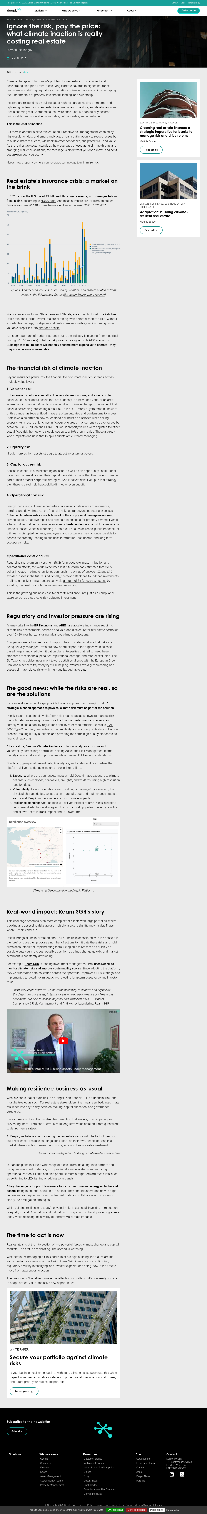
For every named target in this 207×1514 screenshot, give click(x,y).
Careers (140, 1467)
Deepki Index (90, 1480)
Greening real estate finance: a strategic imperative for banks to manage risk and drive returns (166, 132)
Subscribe (17, 1431)
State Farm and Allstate (55, 314)
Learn (19, 72)
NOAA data (48, 201)
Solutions (15, 1454)
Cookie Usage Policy (106, 1505)
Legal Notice (126, 1505)
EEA (104, 205)
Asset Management (50, 1476)
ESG (167, 204)
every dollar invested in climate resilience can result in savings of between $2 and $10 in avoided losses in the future (61, 571)
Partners (140, 1480)
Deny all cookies (136, 1510)
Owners (44, 1458)
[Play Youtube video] (63, 1041)
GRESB (99, 973)
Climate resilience (46, 19)
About (139, 1454)
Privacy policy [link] (172, 1510)
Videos (63, 19)
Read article (151, 149)
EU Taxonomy (16, 660)
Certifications (143, 1458)
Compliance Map (93, 1493)
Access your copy (24, 1391)
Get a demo (189, 11)
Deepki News (143, 1476)
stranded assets (49, 328)
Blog (26, 72)
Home (12, 72)
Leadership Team (145, 1463)
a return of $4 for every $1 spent (84, 580)
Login (183, 3)
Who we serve (48, 1454)
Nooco (43, 1471)
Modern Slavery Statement (149, 1505)
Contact (175, 3)
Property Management (52, 1485)
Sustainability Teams (51, 1480)
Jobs (139, 1471)
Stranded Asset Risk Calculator (100, 1489)
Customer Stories (93, 1458)
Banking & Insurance (20, 19)
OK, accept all (115, 1510)
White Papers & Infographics (99, 1467)
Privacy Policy (86, 1505)
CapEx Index (90, 1485)
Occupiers (45, 1463)
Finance (173, 122)
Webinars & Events (94, 1463)
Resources (90, 1454)
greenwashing (99, 665)
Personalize (156, 1510)
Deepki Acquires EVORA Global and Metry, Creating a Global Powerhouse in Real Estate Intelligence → (49, 3)
